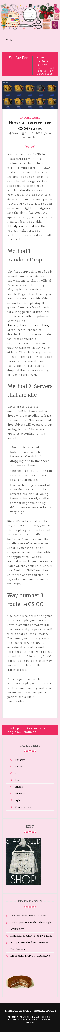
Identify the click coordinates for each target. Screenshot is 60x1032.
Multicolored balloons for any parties (31, 935)
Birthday (20, 759)
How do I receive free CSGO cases (28, 915)
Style (17, 800)
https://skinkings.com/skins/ (29, 325)
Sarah (16, 133)
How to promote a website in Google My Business (27, 730)
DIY (17, 773)
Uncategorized (30, 117)
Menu (10, 40)
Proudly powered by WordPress (29, 1017)
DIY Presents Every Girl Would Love (30, 955)
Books (18, 766)
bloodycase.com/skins (23, 226)
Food (17, 780)
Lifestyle (20, 793)
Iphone (19, 786)
